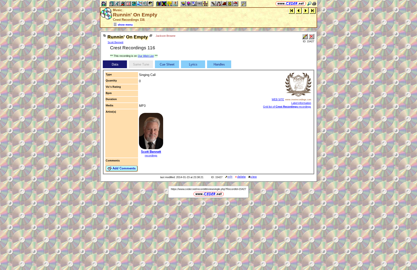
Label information (301, 103)
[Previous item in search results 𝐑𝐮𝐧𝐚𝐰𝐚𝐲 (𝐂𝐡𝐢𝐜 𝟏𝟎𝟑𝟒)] (299, 10)
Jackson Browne (165, 35)
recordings (151, 155)
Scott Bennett (115, 42)
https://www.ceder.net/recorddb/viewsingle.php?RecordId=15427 (208, 189)
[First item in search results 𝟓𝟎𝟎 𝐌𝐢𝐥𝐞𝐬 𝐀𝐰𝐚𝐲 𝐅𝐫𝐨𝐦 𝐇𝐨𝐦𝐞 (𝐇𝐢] (292, 10)
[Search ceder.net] (309, 3)
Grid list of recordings (287, 106)
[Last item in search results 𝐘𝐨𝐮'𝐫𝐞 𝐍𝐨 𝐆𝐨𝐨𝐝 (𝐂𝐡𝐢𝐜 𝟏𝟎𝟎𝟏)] (313, 10)
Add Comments (123, 168)
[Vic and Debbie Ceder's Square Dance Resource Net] (290, 3)
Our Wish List (146, 55)
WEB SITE (278, 99)
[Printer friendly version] (314, 3)
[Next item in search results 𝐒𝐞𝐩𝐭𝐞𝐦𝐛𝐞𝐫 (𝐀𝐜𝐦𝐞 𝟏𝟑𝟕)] (306, 10)
